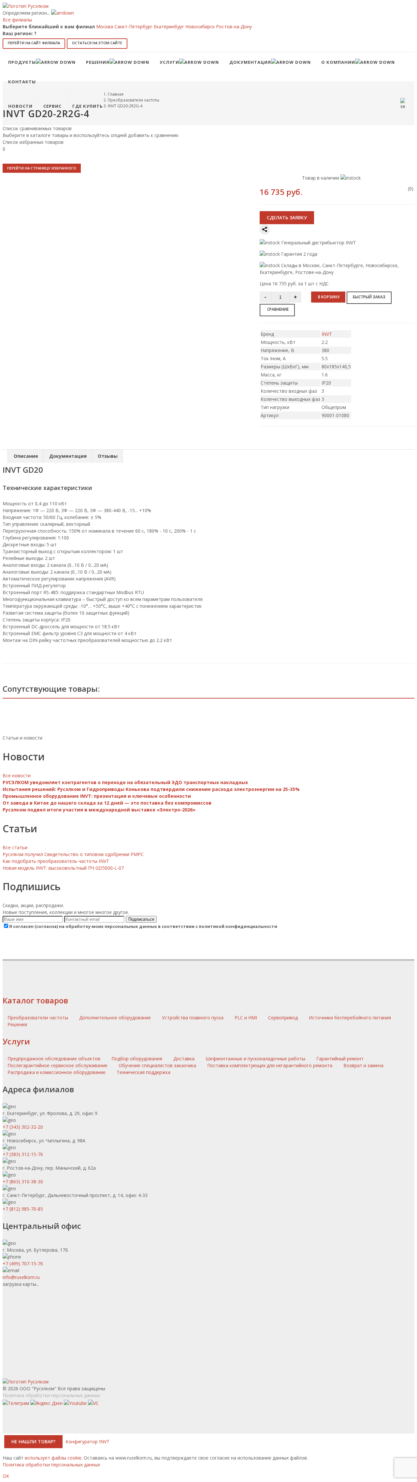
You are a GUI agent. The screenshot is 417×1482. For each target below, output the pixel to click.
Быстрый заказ (369, 297)
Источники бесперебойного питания (350, 1017)
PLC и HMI (246, 1017)
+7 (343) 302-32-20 (23, 1127)
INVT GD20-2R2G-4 (125, 106)
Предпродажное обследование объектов (53, 1058)
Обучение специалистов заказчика (157, 1065)
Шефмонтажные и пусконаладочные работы (255, 1058)
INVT (327, 334)
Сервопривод (283, 1017)
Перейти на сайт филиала (34, 42)
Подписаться (141, 919)
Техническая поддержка (143, 1072)
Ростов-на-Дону (234, 26)
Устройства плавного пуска (193, 1017)
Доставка (183, 1058)
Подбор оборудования (136, 1058)
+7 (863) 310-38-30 (23, 1181)
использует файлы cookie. (53, 1458)
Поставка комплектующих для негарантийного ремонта (269, 1065)
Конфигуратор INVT (87, 1441)
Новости (20, 106)
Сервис (52, 106)
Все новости (17, 775)
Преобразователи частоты (133, 100)
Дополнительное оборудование (115, 1017)
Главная (115, 94)
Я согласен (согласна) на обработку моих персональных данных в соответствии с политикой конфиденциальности (143, 926)
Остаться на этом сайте (97, 42)
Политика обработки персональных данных (51, 1395)
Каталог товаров (35, 1000)
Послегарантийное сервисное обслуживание (57, 1065)
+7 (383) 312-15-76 (23, 1154)
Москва (104, 26)
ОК (6, 1476)
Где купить (87, 106)
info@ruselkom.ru (21, 1277)
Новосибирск (200, 26)
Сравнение (278, 309)
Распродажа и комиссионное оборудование (56, 1072)
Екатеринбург (169, 26)
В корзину (329, 297)
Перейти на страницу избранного (41, 168)
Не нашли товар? (33, 1441)
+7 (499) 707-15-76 (23, 1263)
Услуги (16, 1041)
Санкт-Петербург (133, 26)
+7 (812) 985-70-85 (23, 1209)
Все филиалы (17, 20)
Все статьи (15, 847)
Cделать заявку (287, 217)
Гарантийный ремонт (340, 1058)
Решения (17, 1024)
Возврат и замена (363, 1065)
